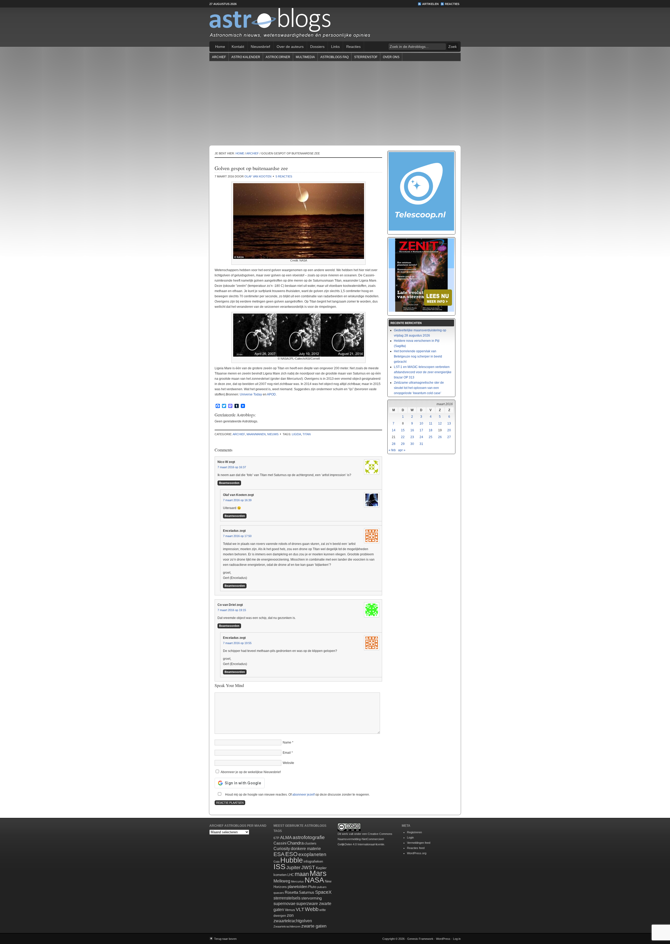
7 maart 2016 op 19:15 (231, 610)
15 (403, 430)
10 (421, 423)
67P (276, 838)
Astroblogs (335, 24)
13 (449, 423)
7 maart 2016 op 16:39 (237, 500)
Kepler (321, 868)
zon (290, 915)
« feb (392, 450)
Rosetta (291, 892)
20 (449, 430)
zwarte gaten (313, 926)
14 (393, 430)
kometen (280, 875)
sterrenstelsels (286, 898)
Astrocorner (278, 57)
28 (393, 444)
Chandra (295, 843)
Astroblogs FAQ (334, 57)
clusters (310, 843)
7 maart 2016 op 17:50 (237, 536)
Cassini (279, 843)
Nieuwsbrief (260, 46)
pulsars (322, 887)
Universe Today (251, 394)
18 (430, 430)
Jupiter (293, 867)
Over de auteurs (290, 46)
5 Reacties (284, 176)
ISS (279, 867)
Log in (457, 938)
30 (412, 444)
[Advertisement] (335, 103)
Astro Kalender (245, 57)
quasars (278, 892)
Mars (318, 873)
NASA (314, 880)
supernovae (284, 903)
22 (403, 437)
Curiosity (281, 848)
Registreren (414, 832)
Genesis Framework (420, 938)
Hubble (291, 860)
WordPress (443, 938)
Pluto (312, 887)
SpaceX (323, 892)
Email (287, 753)
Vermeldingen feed (418, 842)
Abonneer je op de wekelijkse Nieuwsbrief (250, 772)
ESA (278, 854)
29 (403, 444)
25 (430, 437)
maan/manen (256, 434)
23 (412, 437)
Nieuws (272, 434)
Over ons (391, 57)
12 (440, 423)
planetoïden (297, 886)
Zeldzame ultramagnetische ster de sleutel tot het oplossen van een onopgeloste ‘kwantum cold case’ (419, 388)
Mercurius (297, 881)
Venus (290, 910)
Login (410, 837)
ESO (291, 854)
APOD (271, 394)
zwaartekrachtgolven (292, 921)
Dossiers (317, 46)
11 (430, 423)
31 (421, 444)
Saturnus (306, 892)
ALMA (286, 837)
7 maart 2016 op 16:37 (231, 467)
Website (288, 763)
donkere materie (306, 848)
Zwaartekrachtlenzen (286, 926)
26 (440, 437)
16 (412, 430)
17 (421, 430)
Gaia (276, 861)
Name (287, 742)
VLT (300, 909)
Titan (307, 434)
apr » (401, 450)
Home (220, 46)
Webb (312, 909)
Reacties (452, 3)
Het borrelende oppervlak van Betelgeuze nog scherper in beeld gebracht (418, 356)
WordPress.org (416, 853)
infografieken (313, 861)
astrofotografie (309, 837)
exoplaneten (312, 854)
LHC (290, 875)
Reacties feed (416, 848)
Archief (219, 57)
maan (302, 874)
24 (421, 437)
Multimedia (305, 57)
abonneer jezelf (303, 794)
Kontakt (238, 46)
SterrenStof (365, 57)
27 (449, 437)
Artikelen (430, 3)
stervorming (311, 898)
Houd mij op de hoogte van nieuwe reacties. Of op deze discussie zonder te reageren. (297, 794)
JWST (308, 867)
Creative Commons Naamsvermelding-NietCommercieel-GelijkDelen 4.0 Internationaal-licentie (365, 839)
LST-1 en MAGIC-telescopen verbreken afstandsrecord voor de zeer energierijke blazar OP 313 (422, 372)
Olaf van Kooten (257, 176)
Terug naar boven (225, 938)
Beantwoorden (229, 482)
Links (335, 46)
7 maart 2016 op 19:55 (237, 643)
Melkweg (281, 881)
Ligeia (296, 434)
